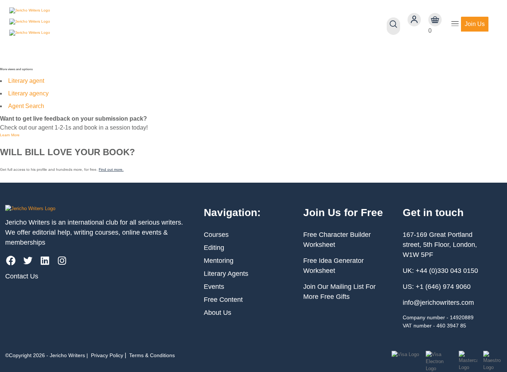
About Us (217, 312)
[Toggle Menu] (455, 24)
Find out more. (111, 169)
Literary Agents (226, 273)
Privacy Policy (107, 355)
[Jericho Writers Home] (52, 24)
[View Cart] (435, 19)
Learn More (10, 135)
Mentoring (218, 260)
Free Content (223, 299)
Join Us (475, 24)
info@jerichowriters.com (438, 302)
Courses (216, 234)
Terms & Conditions (152, 355)
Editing (214, 247)
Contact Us (21, 276)
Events (214, 286)
